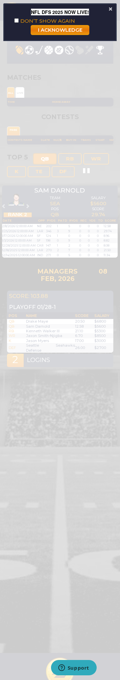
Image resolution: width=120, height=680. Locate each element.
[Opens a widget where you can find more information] (74, 668)
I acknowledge (60, 30)
